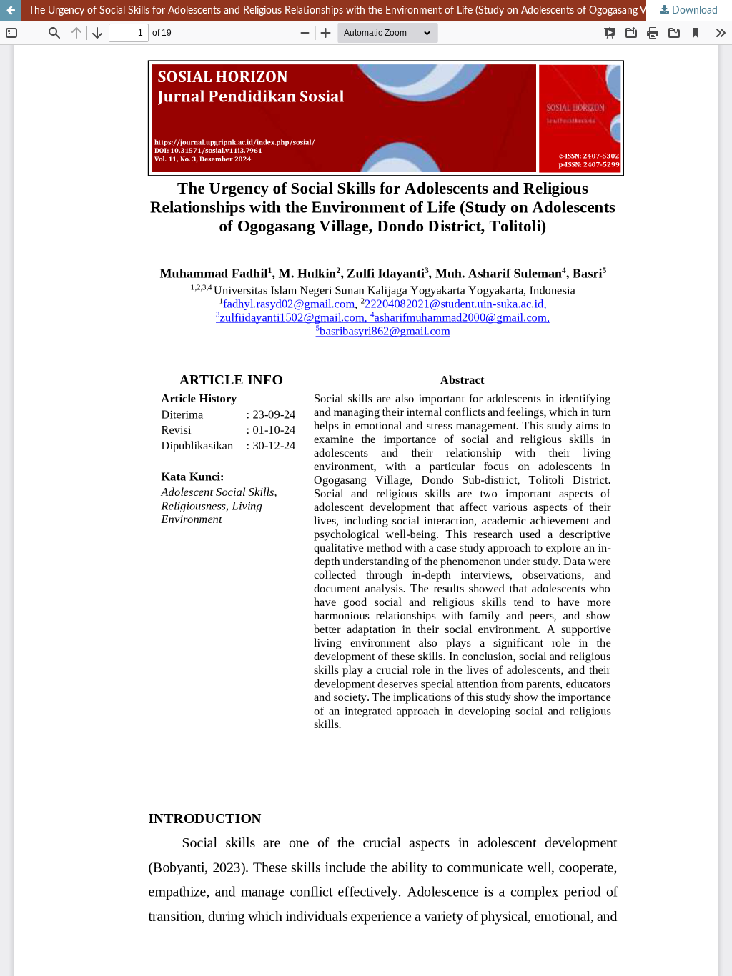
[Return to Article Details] (10, 10)
